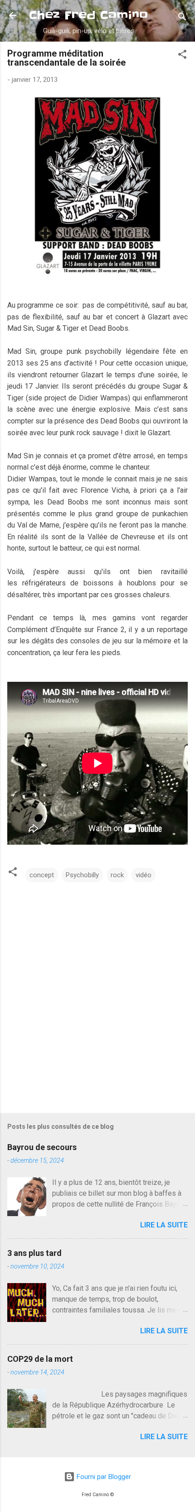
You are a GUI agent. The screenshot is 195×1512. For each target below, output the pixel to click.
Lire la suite (164, 1225)
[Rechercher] (182, 18)
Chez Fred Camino (88, 15)
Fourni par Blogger (103, 1477)
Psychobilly (82, 875)
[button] (182, 56)
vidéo (143, 875)
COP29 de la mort (40, 1359)
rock (117, 875)
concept (41, 875)
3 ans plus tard (34, 1253)
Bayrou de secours (42, 1147)
